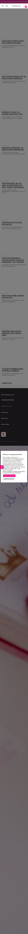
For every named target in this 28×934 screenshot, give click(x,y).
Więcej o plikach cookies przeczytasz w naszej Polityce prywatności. (14, 472)
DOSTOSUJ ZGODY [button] (9, 479)
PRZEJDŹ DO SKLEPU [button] (9, 475)
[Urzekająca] (16, 5)
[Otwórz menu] (6, 5)
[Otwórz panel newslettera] (2, 467)
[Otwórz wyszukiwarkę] (2, 5)
